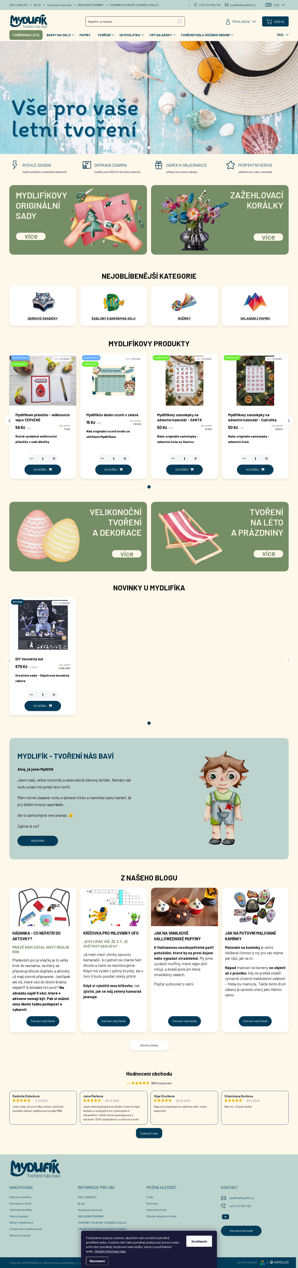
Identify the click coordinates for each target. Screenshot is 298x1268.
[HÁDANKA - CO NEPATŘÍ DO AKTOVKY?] (42, 907)
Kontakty (152, 1203)
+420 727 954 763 (240, 1206)
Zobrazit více (149, 1133)
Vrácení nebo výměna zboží (25, 1229)
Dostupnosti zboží (20, 1203)
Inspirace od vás (156, 1209)
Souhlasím (199, 1241)
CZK (276, 5)
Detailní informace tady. (110, 1251)
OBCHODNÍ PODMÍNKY (90, 5)
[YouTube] (225, 1216)
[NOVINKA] (42, 627)
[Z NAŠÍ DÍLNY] (114, 383)
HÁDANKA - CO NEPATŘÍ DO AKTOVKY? (36, 936)
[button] (143, 487)
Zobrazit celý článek (43, 1021)
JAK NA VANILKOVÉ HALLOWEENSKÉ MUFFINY (177, 936)
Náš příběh (37, 840)
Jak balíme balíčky (20, 1209)
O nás (149, 1197)
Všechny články (149, 1045)
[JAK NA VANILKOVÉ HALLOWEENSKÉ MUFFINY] (184, 907)
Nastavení (97, 1261)
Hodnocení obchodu (59, 5)
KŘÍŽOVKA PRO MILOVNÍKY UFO (111, 933)
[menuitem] (26, 35)
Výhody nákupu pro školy (161, 1216)
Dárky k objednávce (21, 1222)
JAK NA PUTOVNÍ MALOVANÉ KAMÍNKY (250, 936)
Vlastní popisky (18, 1216)
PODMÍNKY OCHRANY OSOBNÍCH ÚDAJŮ (134, 5)
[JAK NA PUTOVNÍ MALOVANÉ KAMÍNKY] (255, 907)
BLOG (37, 5)
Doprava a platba (20, 1197)
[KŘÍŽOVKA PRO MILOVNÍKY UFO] (113, 907)
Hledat (180, 21)
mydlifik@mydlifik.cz (241, 1198)
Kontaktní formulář (241, 1230)
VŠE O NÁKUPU (18, 5)
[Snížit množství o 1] (32, 458)
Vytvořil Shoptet (247, 1262)
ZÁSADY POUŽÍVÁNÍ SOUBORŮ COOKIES (102, 1229)
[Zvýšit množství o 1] (55, 458)
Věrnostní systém (20, 1235)
